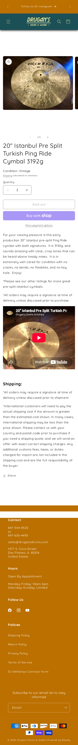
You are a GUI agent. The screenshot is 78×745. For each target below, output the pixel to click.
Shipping (7, 175)
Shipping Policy (19, 635)
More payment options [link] (39, 225)
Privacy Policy (18, 653)
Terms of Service (20, 662)
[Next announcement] (70, 6)
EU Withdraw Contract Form (28, 671)
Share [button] (12, 475)
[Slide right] (47, 137)
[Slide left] (30, 137)
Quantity (8, 182)
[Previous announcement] (7, 6)
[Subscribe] (65, 707)
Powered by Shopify (58, 740)
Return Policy (17, 644)
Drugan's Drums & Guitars (32, 740)
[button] (8, 21)
